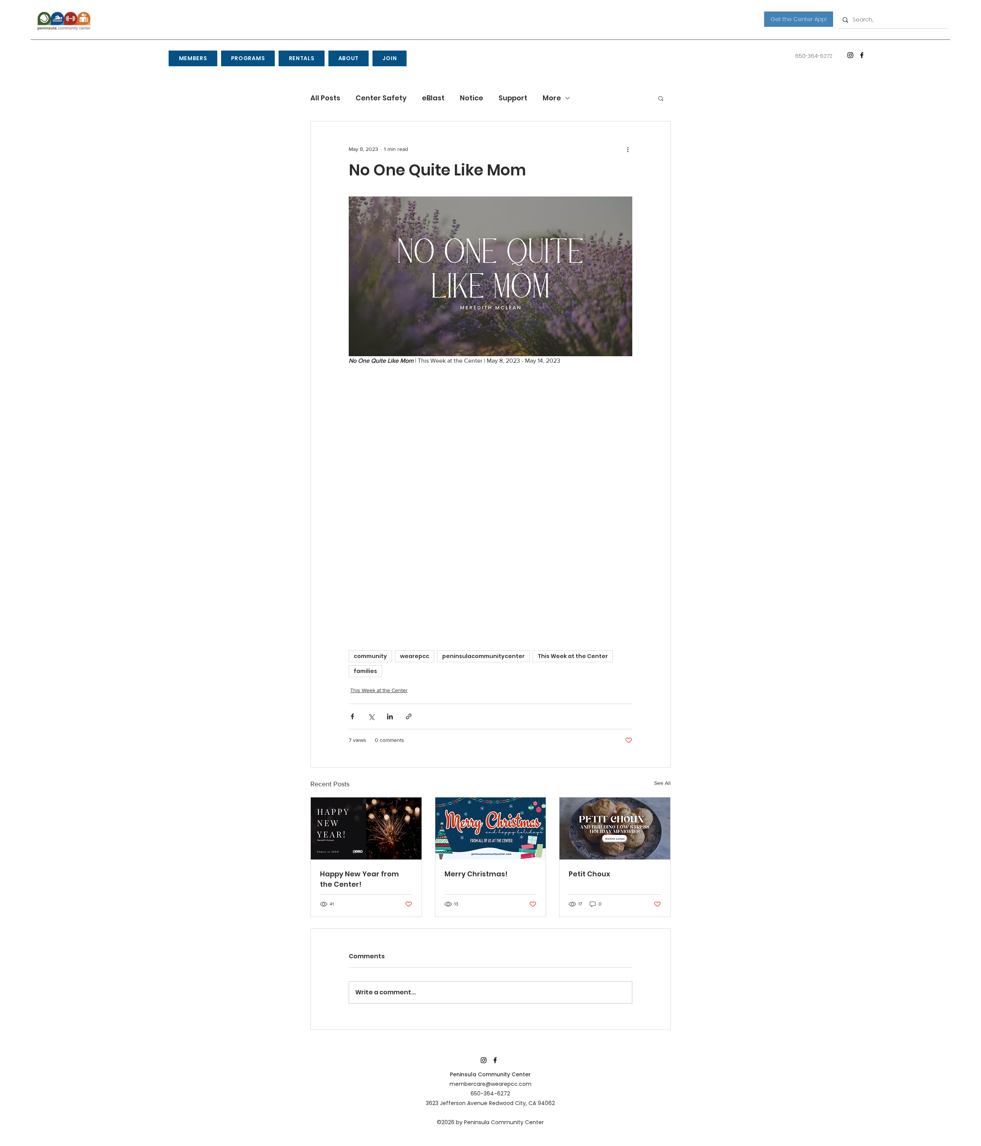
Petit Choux (589, 874)
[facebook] (862, 55)
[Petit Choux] (614, 828)
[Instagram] (850, 55)
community (370, 656)
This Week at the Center (573, 656)
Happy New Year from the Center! (359, 879)
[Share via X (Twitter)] (371, 716)
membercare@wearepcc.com (490, 1084)
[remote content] (490, 499)
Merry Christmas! (476, 874)
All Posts (325, 98)
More (552, 98)
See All (662, 783)
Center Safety (381, 98)
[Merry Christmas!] (490, 828)
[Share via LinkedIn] (390, 716)
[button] (192, 58)
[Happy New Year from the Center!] (366, 828)
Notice (471, 98)
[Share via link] (408, 716)
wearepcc (414, 656)
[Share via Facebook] (352, 716)
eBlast (433, 98)
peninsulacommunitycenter (483, 656)
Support (513, 98)
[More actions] (627, 149)
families (365, 671)
